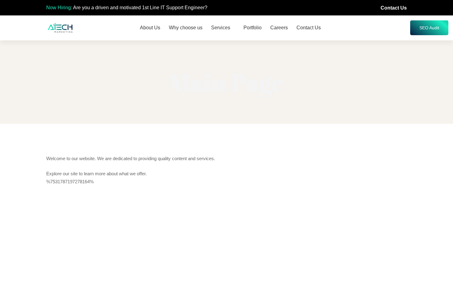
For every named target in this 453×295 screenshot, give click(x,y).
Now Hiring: (59, 7)
